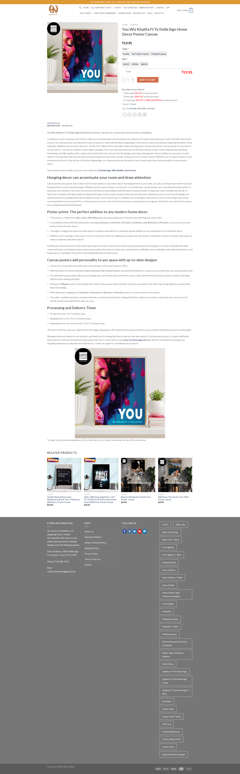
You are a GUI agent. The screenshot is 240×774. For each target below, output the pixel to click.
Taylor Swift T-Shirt (171, 716)
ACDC (165, 524)
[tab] (53, 125)
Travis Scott (168, 746)
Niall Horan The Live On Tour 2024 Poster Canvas (173, 498)
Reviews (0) (67, 126)
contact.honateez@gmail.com (136, 340)
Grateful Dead (169, 562)
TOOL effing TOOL (171, 739)
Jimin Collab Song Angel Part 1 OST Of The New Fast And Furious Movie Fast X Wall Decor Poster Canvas (100, 499)
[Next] (192, 484)
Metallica (166, 611)
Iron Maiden (168, 603)
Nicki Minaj (167, 664)
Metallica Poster (170, 619)
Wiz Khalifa (141, 108)
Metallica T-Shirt (170, 626)
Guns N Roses (168, 570)
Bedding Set (139, 13)
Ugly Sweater (130, 8)
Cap (168, 8)
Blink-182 (180, 524)
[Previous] (47, 484)
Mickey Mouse (169, 634)
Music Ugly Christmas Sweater (172, 654)
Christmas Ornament (105, 13)
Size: (125, 59)
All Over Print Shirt (101, 8)
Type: (125, 48)
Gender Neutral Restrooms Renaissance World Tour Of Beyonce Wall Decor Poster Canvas (63, 499)
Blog (149, 13)
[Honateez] (61, 10)
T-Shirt (117, 8)
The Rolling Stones (171, 731)
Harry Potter (168, 585)
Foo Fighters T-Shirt (171, 554)
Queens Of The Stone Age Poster (174, 681)
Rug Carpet (86, 13)
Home (86, 8)
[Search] (80, 7)
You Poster (151, 108)
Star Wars (167, 701)
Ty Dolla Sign (132, 108)
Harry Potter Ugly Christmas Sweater (171, 594)
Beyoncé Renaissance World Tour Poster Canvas (136, 498)
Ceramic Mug (124, 13)
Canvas (160, 8)
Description (53, 126)
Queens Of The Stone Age (174, 671)
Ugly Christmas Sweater (173, 754)
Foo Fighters (168, 547)
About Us (159, 13)
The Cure (166, 724)
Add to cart (148, 79)
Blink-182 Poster (170, 532)
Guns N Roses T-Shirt (172, 577)
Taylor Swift (168, 709)
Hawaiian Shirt (146, 8)
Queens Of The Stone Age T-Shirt (175, 692)
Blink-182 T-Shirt (170, 539)
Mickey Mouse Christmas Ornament (174, 643)
